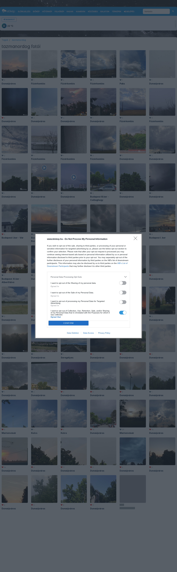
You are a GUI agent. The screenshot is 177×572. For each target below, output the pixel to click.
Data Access (88, 333)
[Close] (136, 239)
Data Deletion (73, 333)
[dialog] (88, 286)
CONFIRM (68, 323)
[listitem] (88, 276)
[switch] (122, 283)
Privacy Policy (104, 333)
